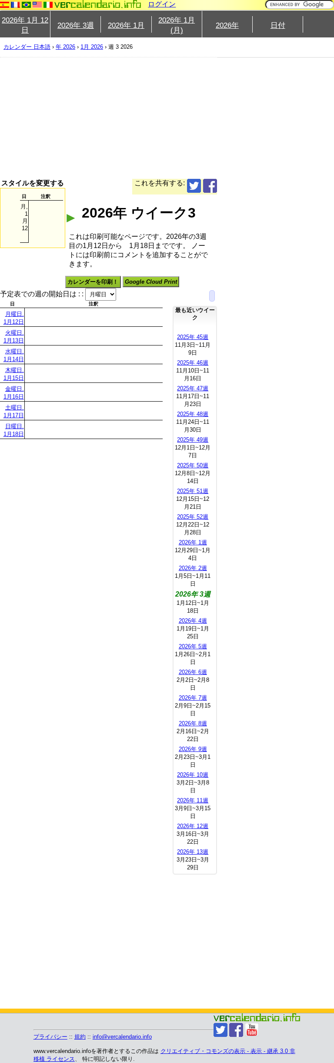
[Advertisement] (108, 118)
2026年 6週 (193, 672)
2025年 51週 (192, 491)
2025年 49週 (192, 439)
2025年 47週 (192, 388)
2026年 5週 (193, 646)
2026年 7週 (193, 697)
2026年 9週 (193, 749)
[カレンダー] (97, 4)
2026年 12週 (192, 826)
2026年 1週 (193, 542)
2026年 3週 (75, 25)
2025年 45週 (192, 337)
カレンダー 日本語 (26, 47)
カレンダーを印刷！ (92, 281)
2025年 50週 (192, 465)
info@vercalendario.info (122, 1036)
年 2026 (65, 47)
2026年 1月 (126, 25)
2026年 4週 (193, 620)
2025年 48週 (192, 414)
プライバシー (50, 1036)
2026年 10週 (192, 774)
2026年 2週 (193, 568)
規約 (80, 1036)
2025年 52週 (192, 516)
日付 (278, 25)
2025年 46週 (192, 362)
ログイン (162, 4)
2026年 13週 (192, 851)
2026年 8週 (193, 723)
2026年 (227, 25)
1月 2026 (91, 47)
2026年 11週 (192, 800)
